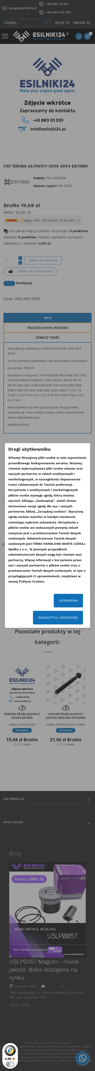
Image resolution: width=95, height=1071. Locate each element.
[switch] (10, 1064)
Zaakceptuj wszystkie (58, 617)
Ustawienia (68, 600)
